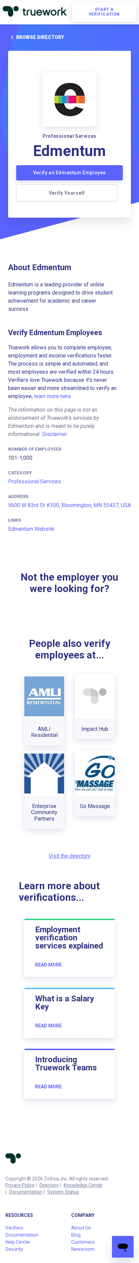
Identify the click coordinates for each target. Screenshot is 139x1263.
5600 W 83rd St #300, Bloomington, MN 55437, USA (69, 505)
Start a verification (104, 12)
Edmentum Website (31, 529)
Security (14, 1249)
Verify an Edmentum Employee (69, 172)
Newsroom (82, 1249)
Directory (49, 1185)
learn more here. (53, 396)
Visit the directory (69, 856)
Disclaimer (54, 434)
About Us (81, 1228)
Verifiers (14, 1228)
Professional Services (34, 481)
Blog (76, 1235)
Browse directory (40, 37)
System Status (63, 1192)
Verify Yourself (67, 193)
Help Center (17, 1242)
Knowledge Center (83, 1185)
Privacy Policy (19, 1185)
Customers (83, 1242)
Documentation (25, 1192)
